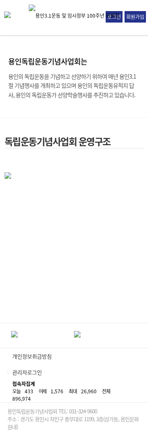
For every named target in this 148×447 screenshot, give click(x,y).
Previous (4, 335)
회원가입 (135, 17)
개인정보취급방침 (32, 356)
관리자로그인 (27, 372)
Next (143, 335)
